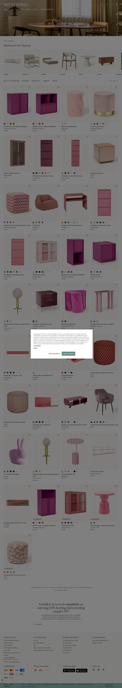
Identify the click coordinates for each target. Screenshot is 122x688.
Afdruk (35, 348)
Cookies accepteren (68, 353)
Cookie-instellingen (54, 353)
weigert (39, 343)
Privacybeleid (37, 345)
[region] (62, 344)
